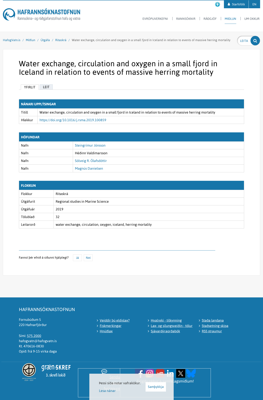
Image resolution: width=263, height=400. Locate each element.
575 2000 (34, 336)
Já (77, 257)
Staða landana (213, 320)
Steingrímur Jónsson (90, 145)
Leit (46, 87)
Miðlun (30, 40)
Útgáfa (45, 40)
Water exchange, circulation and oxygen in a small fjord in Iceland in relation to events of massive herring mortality (151, 40)
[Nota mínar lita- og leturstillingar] (217, 4)
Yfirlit (29, 87)
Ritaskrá (60, 40)
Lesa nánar (107, 391)
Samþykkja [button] (156, 387)
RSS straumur (212, 331)
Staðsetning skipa (215, 326)
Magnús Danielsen (89, 168)
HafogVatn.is (11, 40)
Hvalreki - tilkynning (166, 320)
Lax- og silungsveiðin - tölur (172, 326)
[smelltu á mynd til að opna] (139, 373)
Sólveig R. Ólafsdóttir (91, 161)
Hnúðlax (106, 331)
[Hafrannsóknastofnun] (41, 15)
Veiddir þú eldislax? (115, 320)
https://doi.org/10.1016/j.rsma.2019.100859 (72, 120)
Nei (88, 257)
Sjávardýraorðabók (165, 331)
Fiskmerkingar (110, 326)
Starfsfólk (238, 4)
